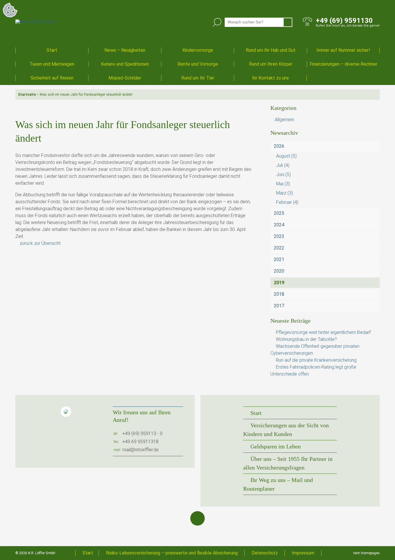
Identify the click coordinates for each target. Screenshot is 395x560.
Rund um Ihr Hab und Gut (271, 50)
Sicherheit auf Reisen (51, 78)
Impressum (303, 553)
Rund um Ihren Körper (270, 64)
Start (52, 50)
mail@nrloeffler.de (140, 449)
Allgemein (284, 119)
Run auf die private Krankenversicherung (316, 360)
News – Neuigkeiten (124, 50)
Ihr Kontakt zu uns (270, 78)
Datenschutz (265, 553)
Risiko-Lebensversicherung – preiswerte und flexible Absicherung (172, 553)
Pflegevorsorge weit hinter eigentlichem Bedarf (323, 332)
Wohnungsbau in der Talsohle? (306, 339)
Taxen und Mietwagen (51, 64)
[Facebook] (197, 518)
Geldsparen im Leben (275, 446)
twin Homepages (366, 553)
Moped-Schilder (124, 78)
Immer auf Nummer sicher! (343, 50)
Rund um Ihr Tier (197, 78)
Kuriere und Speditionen (125, 64)
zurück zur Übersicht (40, 243)
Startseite (27, 95)
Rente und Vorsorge (198, 64)
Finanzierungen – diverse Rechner (343, 64)
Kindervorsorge (197, 50)
